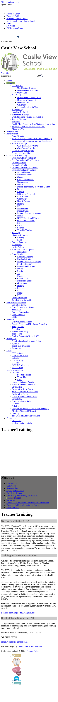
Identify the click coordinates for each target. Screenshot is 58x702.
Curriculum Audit (19, 165)
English (20, 191)
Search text (6, 76)
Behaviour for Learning (22, 322)
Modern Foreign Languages (29, 213)
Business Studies (24, 175)
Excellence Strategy (20, 114)
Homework (17, 244)
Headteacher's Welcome (27, 90)
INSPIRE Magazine (20, 365)
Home (9, 81)
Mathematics (22, 208)
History (20, 203)
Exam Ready (17, 254)
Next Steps (22, 252)
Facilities (15, 372)
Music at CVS (18, 129)
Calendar (16, 358)
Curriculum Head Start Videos (25, 167)
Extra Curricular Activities (23, 307)
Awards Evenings (19, 143)
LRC (19, 379)
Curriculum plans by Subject (24, 170)
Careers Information (20, 312)
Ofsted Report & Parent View (24, 396)
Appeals (15, 343)
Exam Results (18, 136)
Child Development (25, 179)
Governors (21, 105)
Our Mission (17, 85)
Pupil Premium (18, 314)
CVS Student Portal (14, 28)
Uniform (15, 404)
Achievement (12, 134)
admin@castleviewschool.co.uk (14, 642)
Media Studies (23, 211)
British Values (18, 247)
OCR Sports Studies (26, 220)
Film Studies (22, 196)
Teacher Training (19, 119)
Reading (20, 237)
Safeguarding (17, 109)
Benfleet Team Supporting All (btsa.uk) (18, 613)
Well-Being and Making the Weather (27, 117)
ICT (19, 206)
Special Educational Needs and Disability (29, 324)
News (8, 351)
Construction (22, 182)
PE (18, 223)
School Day (17, 399)
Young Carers (18, 326)
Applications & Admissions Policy (26, 341)
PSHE (20, 225)
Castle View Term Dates (22, 389)
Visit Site (5, 73)
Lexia (19, 240)
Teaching (16, 232)
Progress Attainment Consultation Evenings (30, 408)
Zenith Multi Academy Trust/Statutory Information (33, 124)
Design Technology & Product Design (33, 187)
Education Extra (19, 305)
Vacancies (16, 122)
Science (20, 228)
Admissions (11, 338)
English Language (25, 257)
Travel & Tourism (24, 230)
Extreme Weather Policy (22, 401)
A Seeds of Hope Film (21, 153)
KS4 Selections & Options (23, 249)
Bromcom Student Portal (17, 18)
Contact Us (11, 418)
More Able (16, 310)
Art (18, 273)
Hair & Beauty (23, 201)
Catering (21, 177)
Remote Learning (19, 242)
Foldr (8, 23)
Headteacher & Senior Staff (29, 97)
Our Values (22, 93)
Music (20, 216)
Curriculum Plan (19, 163)
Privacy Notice (33, 651)
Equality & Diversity (21, 112)
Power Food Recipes (26, 266)
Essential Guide (13, 16)
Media (20, 271)
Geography (22, 199)
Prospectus (16, 348)
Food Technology (24, 264)
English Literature (25, 259)
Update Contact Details (22, 423)
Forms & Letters (13, 14)
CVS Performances (20, 355)
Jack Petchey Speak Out (22, 300)
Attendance (17, 329)
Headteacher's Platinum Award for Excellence (31, 141)
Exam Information (19, 297)
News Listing (17, 367)
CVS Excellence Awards (27, 146)
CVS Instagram (18, 353)
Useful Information (14, 370)
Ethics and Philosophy (26, 194)
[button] (18, 37)
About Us (10, 83)
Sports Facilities (24, 375)
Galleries (15, 363)
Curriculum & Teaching (16, 155)
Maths (20, 293)
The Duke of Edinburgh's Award (26, 416)
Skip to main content (10, 2)
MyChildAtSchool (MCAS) (24, 411)
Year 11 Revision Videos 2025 (25, 392)
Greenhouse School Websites (30, 646)
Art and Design (23, 172)
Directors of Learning (26, 100)
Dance (20, 184)
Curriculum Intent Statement (24, 158)
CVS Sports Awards (26, 148)
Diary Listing (17, 360)
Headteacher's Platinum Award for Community (32, 138)
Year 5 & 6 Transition (21, 346)
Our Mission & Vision (26, 88)
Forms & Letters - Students (23, 384)
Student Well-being (20, 331)
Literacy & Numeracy (21, 235)
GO (38, 76)
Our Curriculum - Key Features (25, 160)
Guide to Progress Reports (23, 150)
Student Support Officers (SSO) (25, 336)
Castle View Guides (20, 394)
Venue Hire (22, 377)
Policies (15, 406)
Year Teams (17, 334)
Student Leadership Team (28, 107)
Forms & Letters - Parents (23, 382)
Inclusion (10, 319)
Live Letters (17, 387)
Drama (20, 189)
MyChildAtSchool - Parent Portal (20, 21)
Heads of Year (23, 102)
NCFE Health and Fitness (28, 218)
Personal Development (16, 302)
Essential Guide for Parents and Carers (28, 126)
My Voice (10, 26)
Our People (17, 95)
